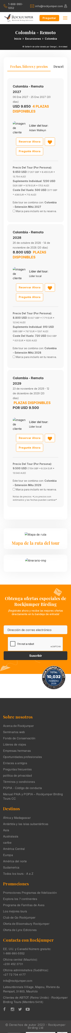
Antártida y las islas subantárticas (25, 824)
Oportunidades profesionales (22, 757)
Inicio (17, 38)
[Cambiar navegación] (65, 18)
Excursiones (33, 38)
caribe (7, 842)
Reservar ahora (29, 141)
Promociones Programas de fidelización (30, 892)
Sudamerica (11, 867)
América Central (14, 849)
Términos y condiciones (19, 782)
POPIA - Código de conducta (22, 788)
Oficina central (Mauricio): (20, 961)
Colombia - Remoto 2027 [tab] (28, 89)
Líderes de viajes (14, 744)
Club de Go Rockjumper (19, 917)
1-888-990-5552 (15, 6)
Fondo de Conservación (19, 738)
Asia (6, 830)
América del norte (15, 861)
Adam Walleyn (37, 130)
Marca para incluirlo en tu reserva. (36, 211)
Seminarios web (14, 732)
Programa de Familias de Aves (23, 905)
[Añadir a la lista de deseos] (50, 141)
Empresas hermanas (17, 750)
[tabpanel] (35, 292)
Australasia (10, 836)
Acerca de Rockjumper (18, 726)
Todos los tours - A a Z (18, 873)
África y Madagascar (17, 818)
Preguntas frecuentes (17, 769)
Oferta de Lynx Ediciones (20, 930)
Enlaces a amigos (15, 763)
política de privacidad (17, 775)
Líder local (35, 276)
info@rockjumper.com (48, 6)
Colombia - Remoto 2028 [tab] (28, 235)
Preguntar (49, 18)
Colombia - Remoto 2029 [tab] (28, 380)
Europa (8, 855)
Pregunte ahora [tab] (29, 151)
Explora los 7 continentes (20, 899)
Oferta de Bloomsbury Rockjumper (26, 924)
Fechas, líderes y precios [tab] (29, 66)
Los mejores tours (15, 911)
